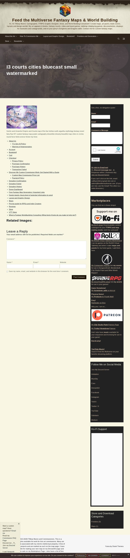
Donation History (15, 187)
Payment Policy (18, 178)
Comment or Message (99, 130)
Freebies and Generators (86, 36)
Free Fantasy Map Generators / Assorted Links (27, 192)
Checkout (12, 158)
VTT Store (13, 212)
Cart (10, 155)
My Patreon (103, 328)
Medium (94, 420)
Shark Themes (118, 546)
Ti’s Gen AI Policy (19, 144)
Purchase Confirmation (21, 164)
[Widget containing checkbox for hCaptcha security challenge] (106, 150)
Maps (93, 526)
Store (7, 41)
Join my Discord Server (100, 175)
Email (36, 262)
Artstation (95, 374)
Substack (95, 415)
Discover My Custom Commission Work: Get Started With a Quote (34, 172)
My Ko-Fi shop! (97, 225)
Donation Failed (15, 184)
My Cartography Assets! (100, 265)
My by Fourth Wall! (102, 297)
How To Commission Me (29, 36)
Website (63, 262)
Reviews (12, 207)
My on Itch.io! (103, 290)
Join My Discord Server (100, 370)
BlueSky (94, 379)
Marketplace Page (38, 551)
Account (12, 150)
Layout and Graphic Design (53, 36)
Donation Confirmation (17, 181)
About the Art (10, 36)
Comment (10, 239)
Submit (95, 159)
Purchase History (18, 167)
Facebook (95, 392)
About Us (12, 141)
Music (11, 201)
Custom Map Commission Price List (26, 175)
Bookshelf (71, 36)
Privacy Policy (17, 161)
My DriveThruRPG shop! (100, 282)
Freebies (94, 522)
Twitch (93, 402)
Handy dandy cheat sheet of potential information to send (31, 195)
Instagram (95, 397)
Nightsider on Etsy (98, 303)
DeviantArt (95, 388)
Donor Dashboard (16, 189)
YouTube (94, 411)
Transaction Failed (19, 169)
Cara (93, 383)
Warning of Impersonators (22, 147)
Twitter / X (95, 406)
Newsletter (18, 41)
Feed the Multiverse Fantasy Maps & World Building (65, 20)
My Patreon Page (105, 325)
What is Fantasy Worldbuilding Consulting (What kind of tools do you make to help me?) (42, 215)
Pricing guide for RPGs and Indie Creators (25, 204)
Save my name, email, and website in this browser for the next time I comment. (39, 271)
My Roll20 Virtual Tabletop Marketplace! (106, 241)
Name (9, 262)
